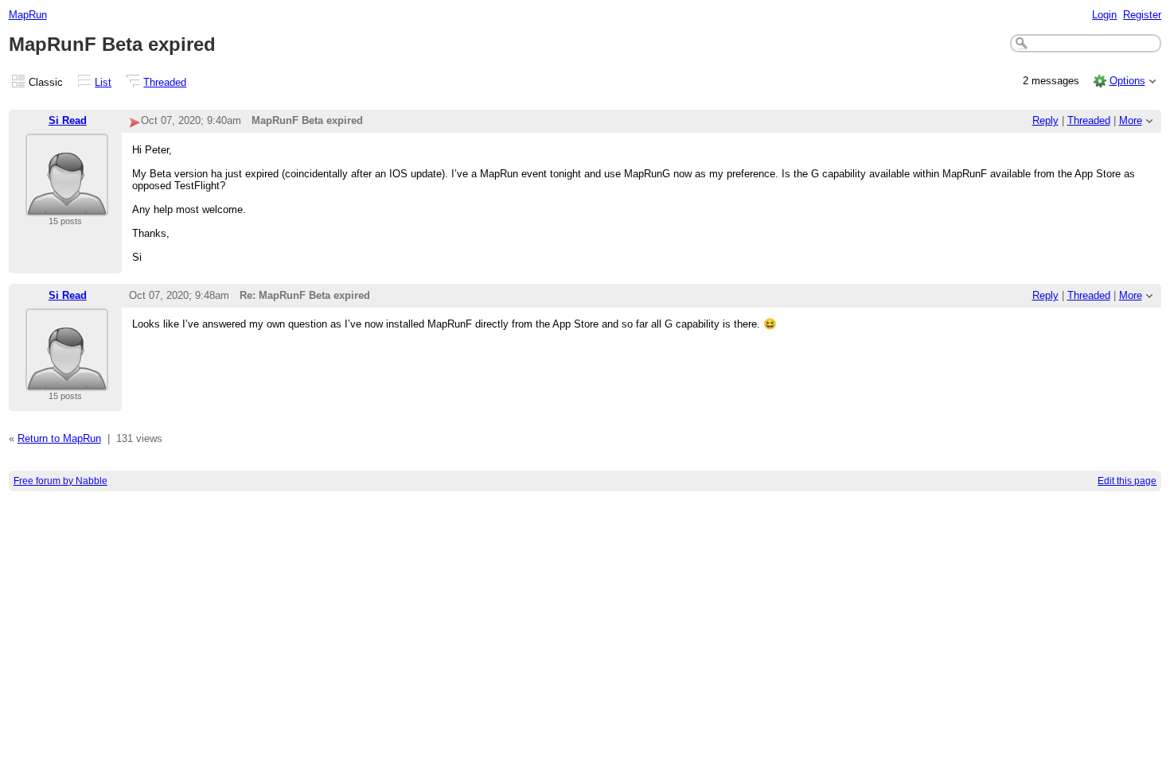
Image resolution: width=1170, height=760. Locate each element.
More (1130, 120)
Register (1142, 15)
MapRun (28, 15)
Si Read (68, 120)
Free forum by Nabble (60, 481)
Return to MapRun (59, 438)
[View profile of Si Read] (66, 206)
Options (1127, 81)
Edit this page (1127, 481)
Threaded (164, 82)
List (103, 82)
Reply (1045, 120)
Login (1104, 15)
